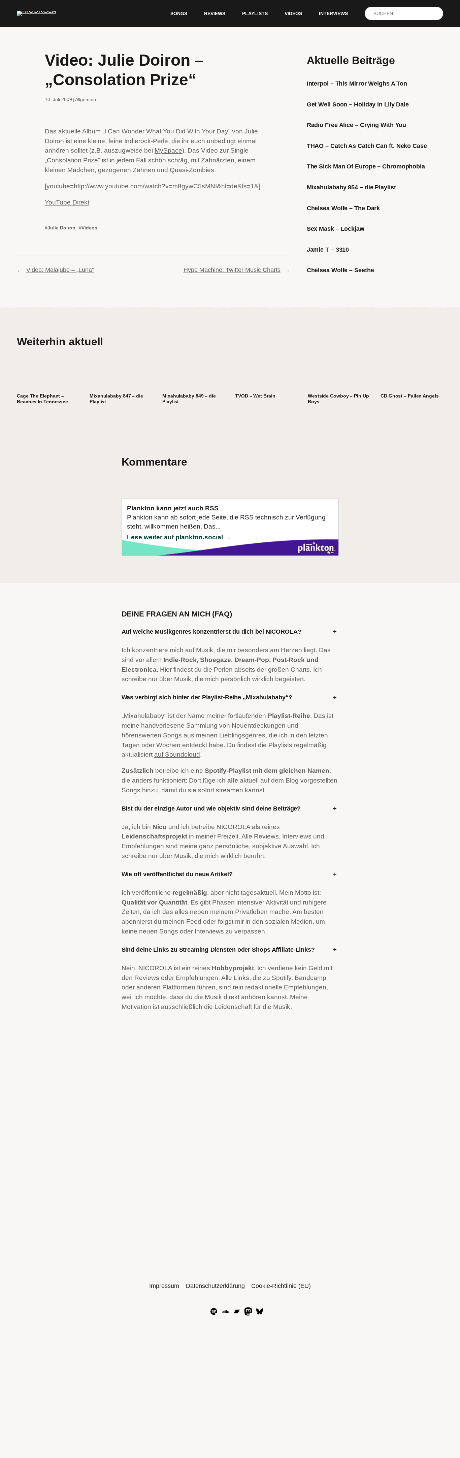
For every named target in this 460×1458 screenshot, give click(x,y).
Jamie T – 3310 (328, 249)
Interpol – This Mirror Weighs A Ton (357, 83)
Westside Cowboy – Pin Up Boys (338, 398)
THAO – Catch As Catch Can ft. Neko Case (367, 145)
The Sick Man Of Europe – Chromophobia (366, 166)
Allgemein (85, 99)
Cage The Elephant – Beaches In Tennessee (42, 398)
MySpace (168, 150)
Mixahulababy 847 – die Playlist (116, 398)
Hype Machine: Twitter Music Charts (232, 269)
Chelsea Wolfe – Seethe (340, 270)
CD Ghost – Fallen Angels (410, 396)
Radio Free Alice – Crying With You (356, 125)
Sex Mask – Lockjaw (335, 228)
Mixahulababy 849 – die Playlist (189, 398)
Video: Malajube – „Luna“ (60, 269)
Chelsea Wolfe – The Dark (343, 208)
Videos (89, 227)
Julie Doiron (61, 227)
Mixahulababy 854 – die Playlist (351, 187)
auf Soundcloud (177, 754)
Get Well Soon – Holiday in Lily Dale (358, 104)
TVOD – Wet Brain (255, 396)
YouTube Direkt (67, 202)
